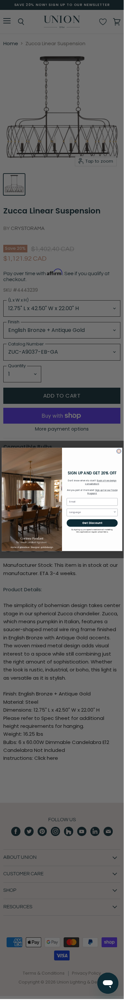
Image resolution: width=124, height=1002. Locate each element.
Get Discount (92, 523)
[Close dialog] (118, 451)
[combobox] (91, 512)
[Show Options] (114, 512)
